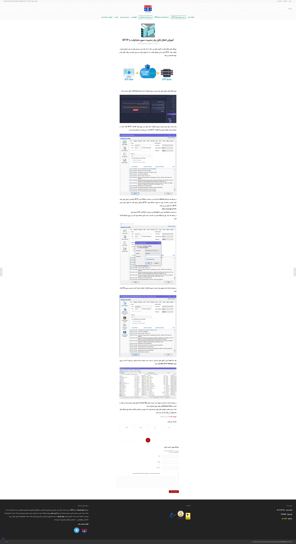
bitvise (135, 91)
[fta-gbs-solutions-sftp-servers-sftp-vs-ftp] (148, 30)
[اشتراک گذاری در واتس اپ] (155, 427)
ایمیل (158, 462)
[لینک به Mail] (291, 9)
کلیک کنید (284, 519)
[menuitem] (289, 1)
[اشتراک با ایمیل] (127, 427)
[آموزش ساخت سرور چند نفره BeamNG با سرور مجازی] (295, 272)
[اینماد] (3, 538)
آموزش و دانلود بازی (147, 44)
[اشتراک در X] (169, 427)
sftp (168, 417)
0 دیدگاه (156, 44)
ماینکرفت (140, 44)
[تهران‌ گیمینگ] (148, 8)
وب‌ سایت (158, 467)
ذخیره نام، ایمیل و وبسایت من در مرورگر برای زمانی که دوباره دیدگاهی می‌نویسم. (146, 473)
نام (159, 456)
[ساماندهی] (180, 514)
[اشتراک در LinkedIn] (141, 427)
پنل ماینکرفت (163, 417)
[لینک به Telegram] (289, 9)
